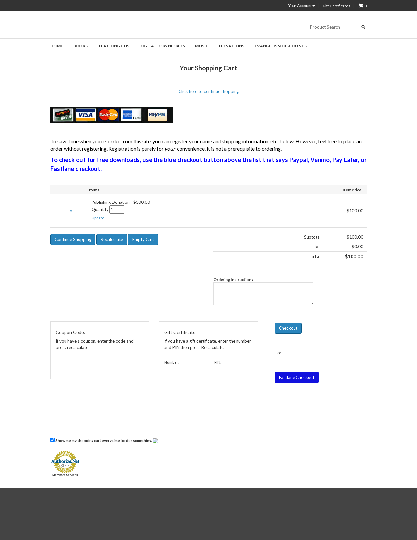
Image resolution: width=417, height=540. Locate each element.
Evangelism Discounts (281, 45)
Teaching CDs (114, 45)
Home (56, 45)
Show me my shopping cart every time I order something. (104, 440)
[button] (98, 218)
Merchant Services (65, 475)
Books (80, 45)
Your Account (300, 5)
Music (202, 45)
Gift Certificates (336, 6)
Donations (232, 45)
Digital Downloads (162, 45)
